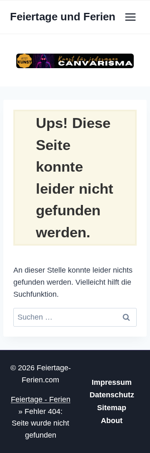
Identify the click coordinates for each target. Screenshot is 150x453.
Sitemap (111, 408)
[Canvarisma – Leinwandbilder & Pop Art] (75, 61)
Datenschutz (112, 395)
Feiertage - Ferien (40, 399)
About (111, 420)
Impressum (112, 382)
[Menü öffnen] (130, 16)
